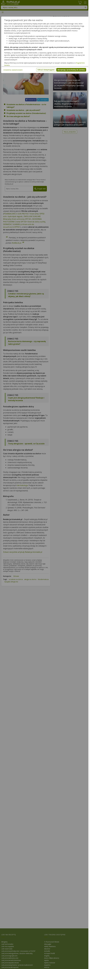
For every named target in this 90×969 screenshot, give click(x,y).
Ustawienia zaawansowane (13, 70)
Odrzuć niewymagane (46, 70)
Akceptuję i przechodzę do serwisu (71, 70)
